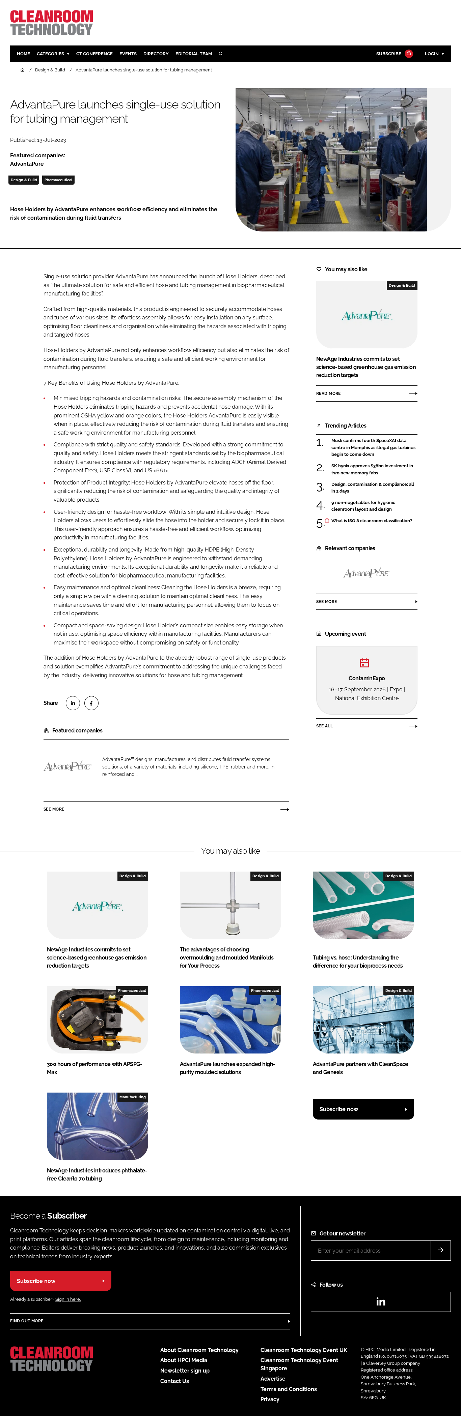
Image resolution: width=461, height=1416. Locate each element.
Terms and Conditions (289, 1389)
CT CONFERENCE (94, 53)
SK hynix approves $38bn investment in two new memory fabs (372, 469)
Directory (156, 53)
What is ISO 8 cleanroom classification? (371, 520)
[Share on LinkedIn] (73, 703)
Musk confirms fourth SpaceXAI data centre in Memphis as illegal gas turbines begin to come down (373, 447)
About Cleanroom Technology (199, 1350)
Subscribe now (339, 1109)
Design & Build (24, 180)
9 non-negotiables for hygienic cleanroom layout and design (363, 506)
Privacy (270, 1399)
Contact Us (174, 1381)
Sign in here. (68, 1299)
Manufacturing (132, 1097)
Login (432, 53)
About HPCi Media (183, 1360)
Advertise (273, 1379)
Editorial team (193, 53)
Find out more (26, 1321)
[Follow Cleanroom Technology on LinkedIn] (380, 1303)
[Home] (23, 69)
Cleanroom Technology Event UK (304, 1350)
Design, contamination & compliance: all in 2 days (372, 488)
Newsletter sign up (185, 1370)
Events (128, 53)
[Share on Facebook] (91, 703)
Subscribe (388, 53)
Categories (50, 53)
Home (23, 53)
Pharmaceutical (58, 180)
